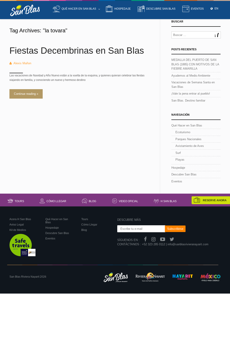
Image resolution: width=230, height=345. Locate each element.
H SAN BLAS (169, 201)
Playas (179, 159)
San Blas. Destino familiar (188, 100)
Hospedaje (122, 8)
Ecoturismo (182, 132)
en (216, 8)
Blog (92, 201)
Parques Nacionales (188, 139)
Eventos (197, 8)
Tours (19, 201)
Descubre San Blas (160, 8)
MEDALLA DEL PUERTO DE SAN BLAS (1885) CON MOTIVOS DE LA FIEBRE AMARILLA (195, 64)
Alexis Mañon (22, 63)
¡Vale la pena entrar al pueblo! (190, 93)
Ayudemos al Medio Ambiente (190, 75)
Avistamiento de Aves (189, 146)
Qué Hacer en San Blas (79, 8)
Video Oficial (128, 201)
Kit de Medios (17, 230)
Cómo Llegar (56, 201)
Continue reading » (26, 93)
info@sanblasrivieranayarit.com (188, 244)
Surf (178, 153)
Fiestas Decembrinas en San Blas (76, 50)
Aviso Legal (16, 224)
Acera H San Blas (20, 219)
